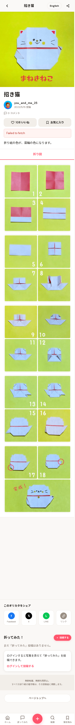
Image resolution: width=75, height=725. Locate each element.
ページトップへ (37, 698)
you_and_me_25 (25, 103)
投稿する (64, 637)
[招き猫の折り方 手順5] (37, 479)
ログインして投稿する (20, 666)
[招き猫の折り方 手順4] (37, 408)
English (54, 6)
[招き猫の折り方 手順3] (37, 338)
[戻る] (7, 5)
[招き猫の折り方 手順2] (37, 268)
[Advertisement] (37, 558)
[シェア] (67, 5)
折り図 (37, 154)
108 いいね (22, 122)
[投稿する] (37, 719)
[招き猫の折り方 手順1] (37, 198)
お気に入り (57, 122)
